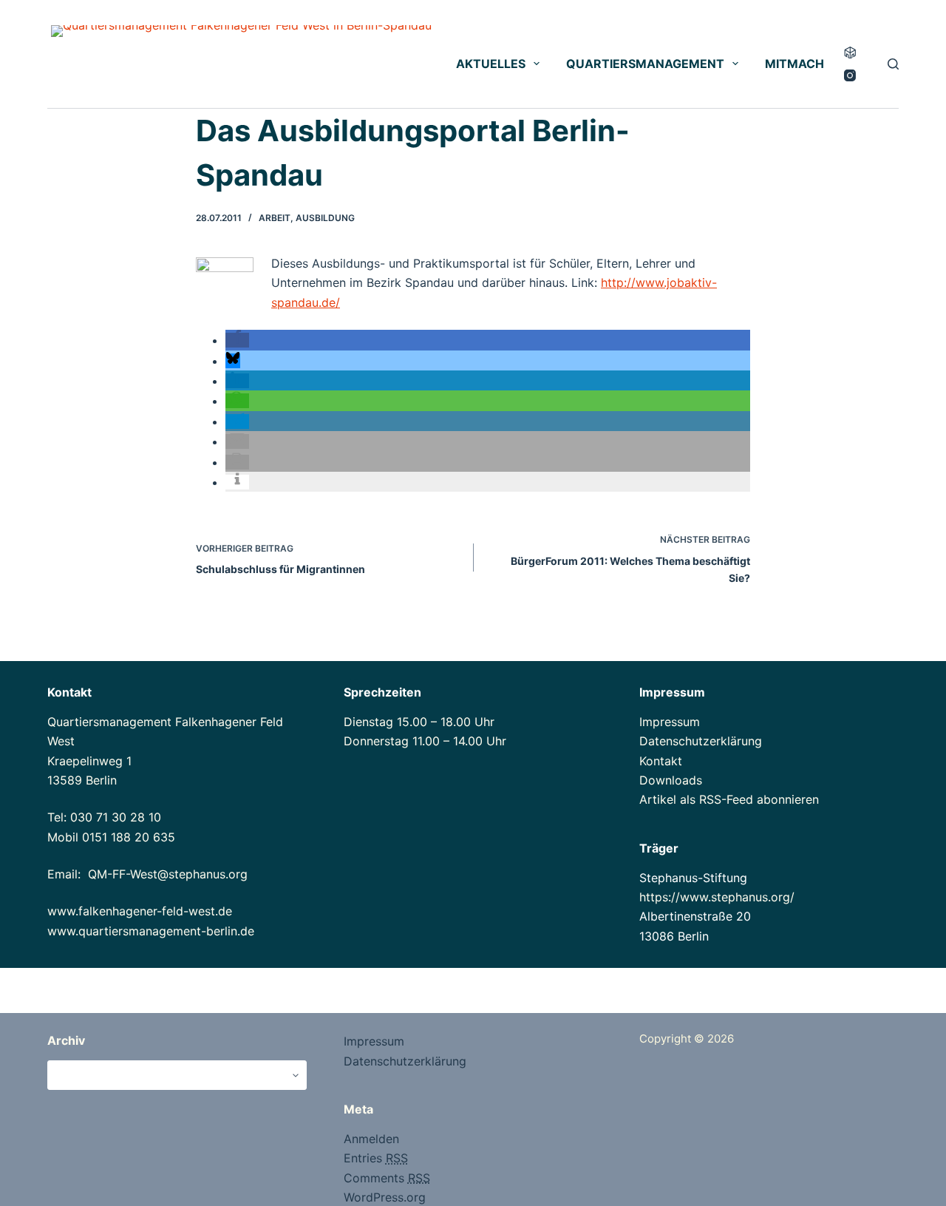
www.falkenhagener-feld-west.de (139, 911)
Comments (387, 1178)
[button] (237, 340)
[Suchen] (893, 64)
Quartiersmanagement (645, 63)
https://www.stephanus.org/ (716, 897)
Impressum (669, 721)
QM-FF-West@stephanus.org (168, 874)
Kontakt (660, 760)
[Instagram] (850, 75)
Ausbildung (325, 217)
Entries (376, 1158)
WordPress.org (385, 1197)
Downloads (670, 780)
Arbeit (274, 217)
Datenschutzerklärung (700, 741)
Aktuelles (490, 63)
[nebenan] (850, 52)
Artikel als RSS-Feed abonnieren (729, 799)
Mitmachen (802, 63)
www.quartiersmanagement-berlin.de (150, 931)
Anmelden (371, 1138)
